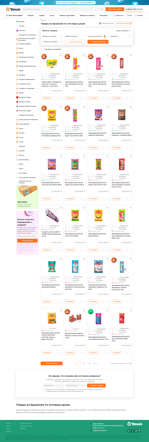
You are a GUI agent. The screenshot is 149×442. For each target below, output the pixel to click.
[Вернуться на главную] (135, 424)
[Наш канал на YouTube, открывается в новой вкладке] (139, 431)
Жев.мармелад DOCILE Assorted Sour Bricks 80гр (52, 184)
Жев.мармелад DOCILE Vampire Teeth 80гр (97, 134)
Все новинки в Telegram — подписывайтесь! (76, 3)
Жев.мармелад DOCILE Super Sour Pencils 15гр (74, 135)
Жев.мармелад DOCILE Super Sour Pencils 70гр (97, 184)
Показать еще (51, 363)
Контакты (104, 15)
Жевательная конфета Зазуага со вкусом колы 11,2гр (74, 336)
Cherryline (59, 439)
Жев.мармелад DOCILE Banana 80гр (97, 235)
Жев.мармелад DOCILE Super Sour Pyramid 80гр (74, 184)
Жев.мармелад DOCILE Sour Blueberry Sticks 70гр (98, 338)
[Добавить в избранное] (61, 55)
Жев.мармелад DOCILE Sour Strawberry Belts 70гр (121, 339)
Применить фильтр (98, 42)
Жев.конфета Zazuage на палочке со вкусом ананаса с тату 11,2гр (51, 84)
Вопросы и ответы (87, 15)
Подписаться (27, 241)
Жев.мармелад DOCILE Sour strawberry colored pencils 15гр (121, 84)
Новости (9, 431)
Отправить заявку (96, 385)
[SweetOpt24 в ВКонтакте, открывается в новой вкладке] (128, 431)
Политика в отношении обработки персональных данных (46, 437)
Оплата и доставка (67, 15)
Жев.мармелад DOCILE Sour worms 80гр (74, 235)
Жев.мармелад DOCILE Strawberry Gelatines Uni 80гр (97, 287)
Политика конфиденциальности (16, 437)
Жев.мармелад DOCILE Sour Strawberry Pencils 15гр (74, 84)
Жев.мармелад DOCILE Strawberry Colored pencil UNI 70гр (75, 287)
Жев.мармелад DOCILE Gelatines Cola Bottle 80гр (122, 134)
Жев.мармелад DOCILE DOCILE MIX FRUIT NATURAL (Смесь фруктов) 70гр (51, 336)
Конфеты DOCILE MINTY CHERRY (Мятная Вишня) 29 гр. (51, 234)
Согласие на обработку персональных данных (80, 437)
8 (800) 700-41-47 (134, 9)
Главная (43, 20)
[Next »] (98, 363)
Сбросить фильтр (75, 42)
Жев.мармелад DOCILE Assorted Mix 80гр (51, 286)
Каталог (31, 15)
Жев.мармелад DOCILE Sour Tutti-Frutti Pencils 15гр (97, 84)
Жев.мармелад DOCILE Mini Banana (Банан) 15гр (51, 135)
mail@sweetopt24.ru (132, 7)
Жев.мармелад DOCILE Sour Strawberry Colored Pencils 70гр (121, 185)
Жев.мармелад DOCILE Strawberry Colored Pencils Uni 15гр (121, 288)
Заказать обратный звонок (134, 11)
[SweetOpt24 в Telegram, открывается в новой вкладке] (135, 431)
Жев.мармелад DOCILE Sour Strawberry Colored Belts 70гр (121, 236)
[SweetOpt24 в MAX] (132, 431)
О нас (52, 15)
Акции (41, 15)
